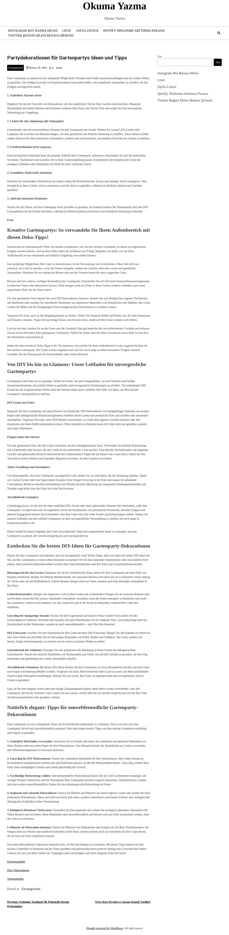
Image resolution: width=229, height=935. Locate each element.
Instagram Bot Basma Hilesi (32, 30)
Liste (66, 30)
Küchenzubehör (16, 861)
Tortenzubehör (15, 878)
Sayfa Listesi (87, 30)
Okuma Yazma (114, 5)
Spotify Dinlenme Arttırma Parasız (134, 30)
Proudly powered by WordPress (105, 928)
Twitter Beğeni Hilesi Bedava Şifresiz (41, 35)
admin (59, 67)
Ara (159, 56)
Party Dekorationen (18, 870)
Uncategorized (15, 67)
